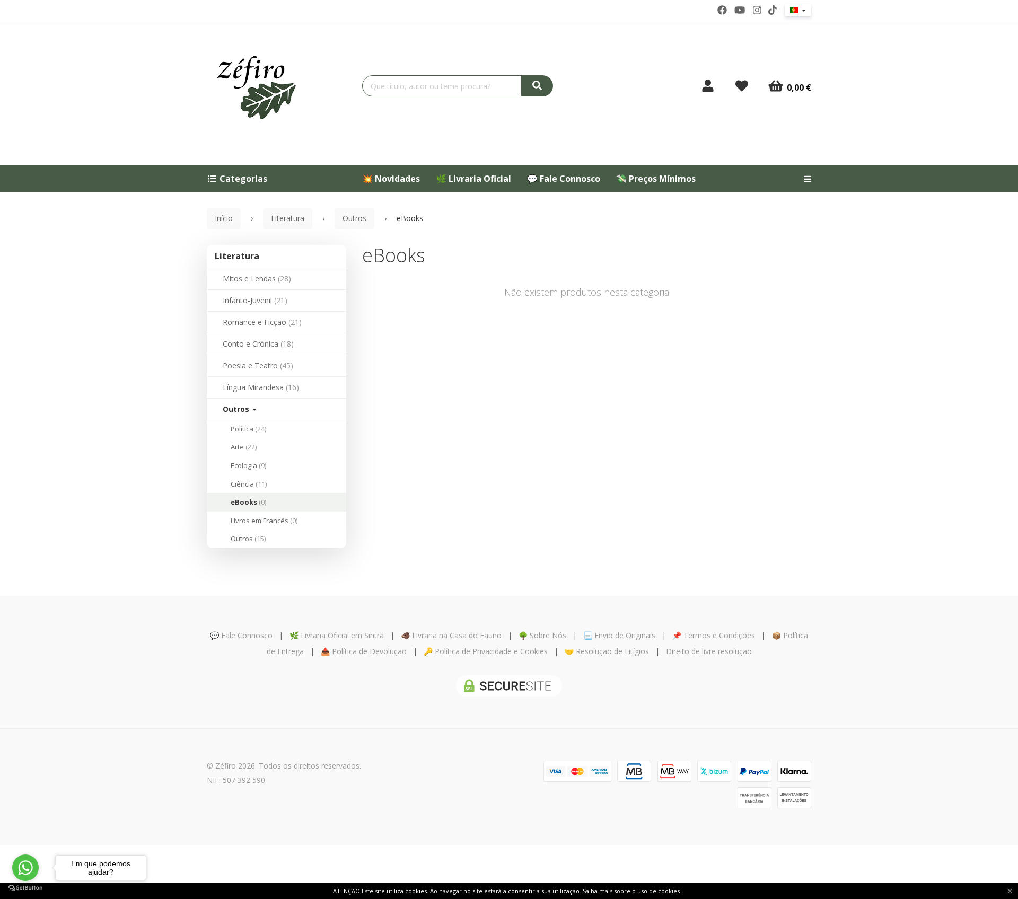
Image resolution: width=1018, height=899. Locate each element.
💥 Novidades (391, 178)
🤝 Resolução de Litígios (607, 651)
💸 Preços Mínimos (656, 178)
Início (224, 218)
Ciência (249, 484)
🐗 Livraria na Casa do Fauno (451, 635)
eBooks (248, 502)
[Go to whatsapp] (25, 867)
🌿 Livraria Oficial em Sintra (336, 635)
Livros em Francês (264, 520)
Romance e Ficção (262, 322)
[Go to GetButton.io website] (25, 888)
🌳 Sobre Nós (542, 635)
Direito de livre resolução (709, 651)
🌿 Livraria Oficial (473, 178)
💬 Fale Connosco (563, 178)
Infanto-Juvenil (255, 300)
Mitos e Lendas (257, 279)
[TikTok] (772, 10)
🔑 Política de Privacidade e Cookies (486, 651)
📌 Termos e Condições (713, 635)
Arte (244, 447)
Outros (237, 409)
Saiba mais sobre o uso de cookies (631, 891)
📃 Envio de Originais (619, 635)
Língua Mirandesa (261, 387)
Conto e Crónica (258, 344)
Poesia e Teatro (258, 365)
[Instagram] (757, 10)
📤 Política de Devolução (364, 651)
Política (248, 429)
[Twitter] (740, 10)
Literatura (237, 256)
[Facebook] (722, 10)
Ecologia (248, 465)
